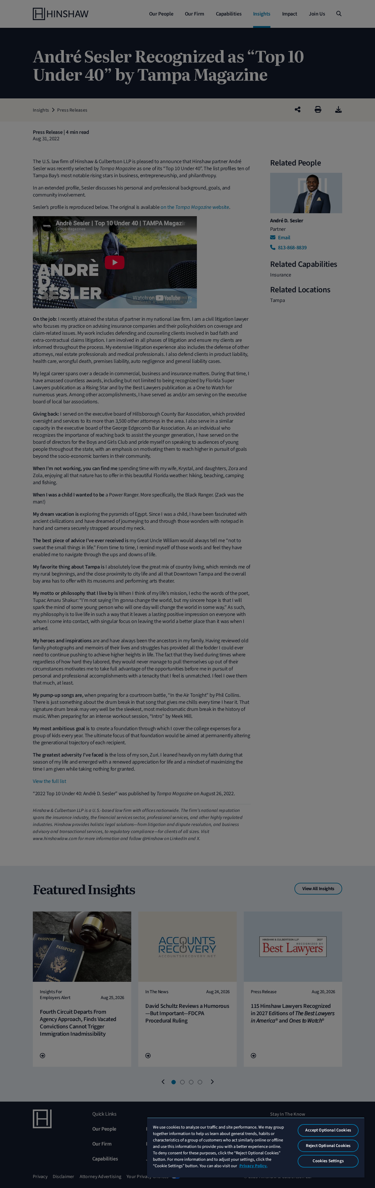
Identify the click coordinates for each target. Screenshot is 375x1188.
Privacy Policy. (253, 1166)
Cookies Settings (328, 1161)
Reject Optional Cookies (328, 1146)
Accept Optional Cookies (328, 1130)
